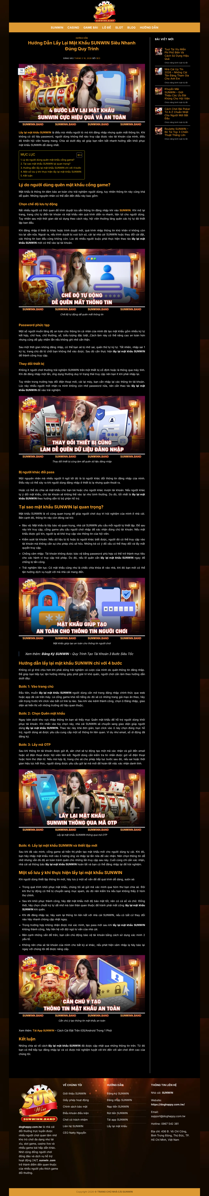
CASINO (73, 27)
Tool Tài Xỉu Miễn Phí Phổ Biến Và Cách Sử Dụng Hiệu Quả (177, 54)
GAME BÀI (90, 27)
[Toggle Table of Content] (77, 155)
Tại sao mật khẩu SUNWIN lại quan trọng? (46, 163)
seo (98, 58)
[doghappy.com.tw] (104, 11)
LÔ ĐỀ (106, 27)
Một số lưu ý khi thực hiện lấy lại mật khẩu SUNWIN (52, 171)
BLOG (131, 27)
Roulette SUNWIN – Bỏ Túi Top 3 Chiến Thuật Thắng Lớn (176, 132)
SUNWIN (57, 27)
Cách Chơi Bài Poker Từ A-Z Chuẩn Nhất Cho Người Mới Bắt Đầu (177, 113)
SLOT (119, 27)
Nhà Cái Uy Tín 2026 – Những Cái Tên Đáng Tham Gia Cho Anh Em (177, 74)
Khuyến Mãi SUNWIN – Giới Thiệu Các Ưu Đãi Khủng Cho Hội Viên (177, 94)
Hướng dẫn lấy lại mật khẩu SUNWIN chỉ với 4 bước (52, 167)
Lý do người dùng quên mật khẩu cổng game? (48, 159)
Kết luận (27, 175)
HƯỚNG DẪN (149, 27)
